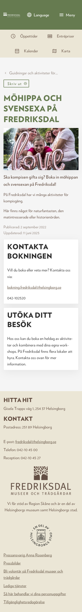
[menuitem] (23, 36)
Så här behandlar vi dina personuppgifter (34, 593)
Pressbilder (12, 563)
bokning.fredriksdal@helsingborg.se (34, 287)
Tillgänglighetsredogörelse (24, 601)
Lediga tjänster (14, 585)
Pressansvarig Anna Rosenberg (27, 554)
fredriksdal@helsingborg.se (35, 441)
